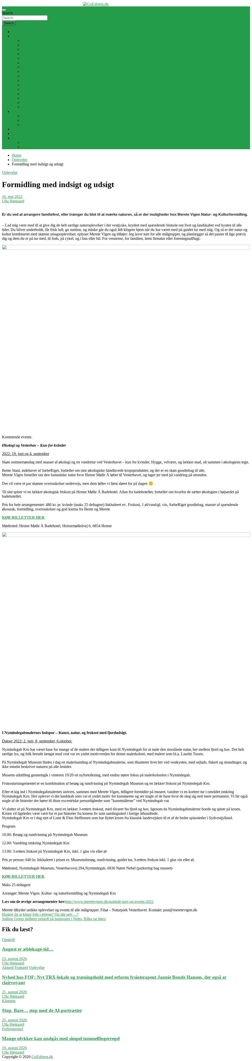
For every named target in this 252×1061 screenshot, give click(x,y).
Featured (21, 967)
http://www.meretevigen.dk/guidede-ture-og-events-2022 (109, 901)
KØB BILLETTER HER (23, 517)
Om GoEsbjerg (33, 142)
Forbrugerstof (32, 40)
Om (15, 138)
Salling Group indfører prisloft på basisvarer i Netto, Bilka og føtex (54, 919)
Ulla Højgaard (13, 201)
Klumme (18, 133)
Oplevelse (29, 85)
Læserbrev (30, 76)
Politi (16, 129)
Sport (26, 45)
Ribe (25, 125)
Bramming (30, 120)
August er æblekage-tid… (27, 949)
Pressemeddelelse (35, 94)
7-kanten (28, 49)
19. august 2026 (14, 1048)
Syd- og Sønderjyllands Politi (44, 107)
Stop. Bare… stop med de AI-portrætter (42, 1010)
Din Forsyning (33, 54)
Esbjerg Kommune (26, 111)
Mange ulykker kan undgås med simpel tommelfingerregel (61, 1038)
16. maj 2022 (12, 197)
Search (7, 13)
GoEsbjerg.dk (42, 1057)
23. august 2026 (14, 959)
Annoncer (29, 147)
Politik (27, 89)
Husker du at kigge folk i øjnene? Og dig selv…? (40, 914)
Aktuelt (8, 967)
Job (24, 67)
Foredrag (29, 63)
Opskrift (8, 940)
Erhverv (28, 58)
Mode (26, 80)
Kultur (27, 71)
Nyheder (18, 36)
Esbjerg (27, 116)
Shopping (29, 102)
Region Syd (31, 98)
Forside (17, 32)
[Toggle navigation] (4, 10)
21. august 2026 (14, 992)
